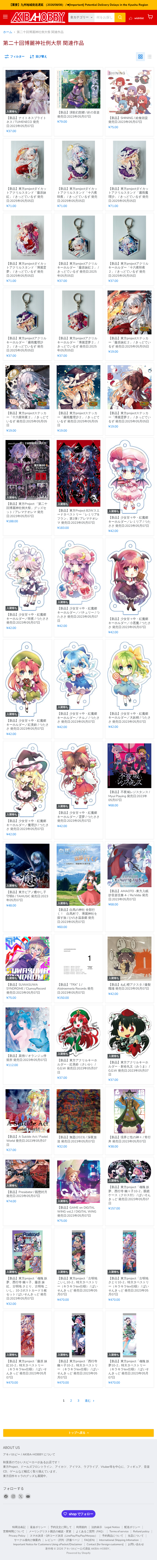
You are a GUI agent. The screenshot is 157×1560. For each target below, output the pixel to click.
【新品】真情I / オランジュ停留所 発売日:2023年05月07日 (26, 1058)
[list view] (149, 56)
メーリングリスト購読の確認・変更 (50, 1531)
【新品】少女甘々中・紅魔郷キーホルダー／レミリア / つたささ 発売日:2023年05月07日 (129, 521)
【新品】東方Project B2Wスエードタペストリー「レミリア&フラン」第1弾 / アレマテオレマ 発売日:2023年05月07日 (78, 517)
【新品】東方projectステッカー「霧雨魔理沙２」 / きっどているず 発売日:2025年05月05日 (78, 419)
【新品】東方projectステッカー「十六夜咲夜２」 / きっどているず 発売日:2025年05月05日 (27, 419)
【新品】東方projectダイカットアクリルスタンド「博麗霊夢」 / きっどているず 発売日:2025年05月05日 (26, 270)
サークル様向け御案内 (27, 1540)
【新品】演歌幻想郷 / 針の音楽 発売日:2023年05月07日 (78, 114)
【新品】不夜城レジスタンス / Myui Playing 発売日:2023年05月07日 (129, 796)
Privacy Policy (17, 1536)
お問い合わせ (136, 1544)
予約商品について (112, 1536)
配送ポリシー (132, 1527)
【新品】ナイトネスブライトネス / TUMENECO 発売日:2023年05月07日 (26, 122)
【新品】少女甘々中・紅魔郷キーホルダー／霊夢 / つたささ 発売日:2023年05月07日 (78, 817)
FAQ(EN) (89, 1540)
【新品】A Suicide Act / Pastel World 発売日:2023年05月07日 (27, 1141)
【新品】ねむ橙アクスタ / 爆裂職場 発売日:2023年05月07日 (129, 987)
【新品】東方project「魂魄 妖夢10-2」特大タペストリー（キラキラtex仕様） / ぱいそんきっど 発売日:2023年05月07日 (128, 1369)
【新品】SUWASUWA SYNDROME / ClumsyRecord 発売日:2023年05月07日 (26, 989)
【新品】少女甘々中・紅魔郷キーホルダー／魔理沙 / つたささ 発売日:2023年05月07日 (27, 825)
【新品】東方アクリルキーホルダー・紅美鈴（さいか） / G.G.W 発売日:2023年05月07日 (77, 1066)
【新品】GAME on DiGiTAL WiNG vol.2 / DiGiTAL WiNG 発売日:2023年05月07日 (76, 1212)
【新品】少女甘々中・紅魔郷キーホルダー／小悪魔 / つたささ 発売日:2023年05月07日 (129, 623)
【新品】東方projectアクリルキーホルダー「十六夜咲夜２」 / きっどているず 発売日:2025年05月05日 (128, 270)
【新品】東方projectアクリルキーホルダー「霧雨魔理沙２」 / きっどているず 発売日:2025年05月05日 (26, 344)
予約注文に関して (61, 1527)
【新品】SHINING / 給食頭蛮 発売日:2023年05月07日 (128, 120)
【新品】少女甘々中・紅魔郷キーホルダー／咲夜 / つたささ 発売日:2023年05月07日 (27, 619)
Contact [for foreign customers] (105, 1544)
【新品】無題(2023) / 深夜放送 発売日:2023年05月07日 (77, 1139)
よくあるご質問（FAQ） (90, 1531)
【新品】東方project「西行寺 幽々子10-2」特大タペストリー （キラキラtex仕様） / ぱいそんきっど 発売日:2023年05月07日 (78, 1369)
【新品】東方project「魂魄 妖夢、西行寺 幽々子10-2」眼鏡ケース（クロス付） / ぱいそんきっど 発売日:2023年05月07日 (129, 1195)
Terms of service (119, 1531)
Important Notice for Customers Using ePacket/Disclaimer (47, 1544)
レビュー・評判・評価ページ (62, 1540)
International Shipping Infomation (119, 1540)
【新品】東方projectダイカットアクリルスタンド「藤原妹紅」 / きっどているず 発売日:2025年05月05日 (26, 195)
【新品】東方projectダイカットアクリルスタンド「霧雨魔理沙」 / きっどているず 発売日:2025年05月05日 (128, 195)
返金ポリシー (38, 1527)
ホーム (7, 32)
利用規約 (81, 1527)
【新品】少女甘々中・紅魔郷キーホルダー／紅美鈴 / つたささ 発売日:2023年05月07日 (27, 725)
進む (88, 1401)
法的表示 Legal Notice (105, 1527)
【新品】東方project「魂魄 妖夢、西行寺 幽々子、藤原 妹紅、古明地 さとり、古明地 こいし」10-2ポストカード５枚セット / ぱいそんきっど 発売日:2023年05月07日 (27, 1288)
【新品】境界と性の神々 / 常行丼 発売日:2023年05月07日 (129, 1139)
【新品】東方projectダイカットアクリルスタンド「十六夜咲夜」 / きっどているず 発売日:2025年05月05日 (77, 195)
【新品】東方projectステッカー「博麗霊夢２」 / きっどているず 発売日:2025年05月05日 (129, 417)
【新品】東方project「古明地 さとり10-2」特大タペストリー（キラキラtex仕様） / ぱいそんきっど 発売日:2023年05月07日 (128, 1286)
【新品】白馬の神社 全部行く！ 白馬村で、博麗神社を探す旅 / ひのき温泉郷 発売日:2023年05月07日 (77, 916)
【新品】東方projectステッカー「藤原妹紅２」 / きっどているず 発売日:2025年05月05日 (129, 342)
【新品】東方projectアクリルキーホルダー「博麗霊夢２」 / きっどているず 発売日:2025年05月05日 (78, 344)
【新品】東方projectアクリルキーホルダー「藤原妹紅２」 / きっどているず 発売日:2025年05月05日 (78, 270)
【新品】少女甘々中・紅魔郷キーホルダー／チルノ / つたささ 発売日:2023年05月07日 (78, 718)
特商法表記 (19, 1527)
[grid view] (140, 56)
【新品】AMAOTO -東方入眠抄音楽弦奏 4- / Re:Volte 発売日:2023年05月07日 (128, 895)
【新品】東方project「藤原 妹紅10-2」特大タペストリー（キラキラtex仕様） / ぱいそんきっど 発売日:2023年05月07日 (26, 1369)
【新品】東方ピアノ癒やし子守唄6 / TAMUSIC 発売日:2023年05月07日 (27, 896)
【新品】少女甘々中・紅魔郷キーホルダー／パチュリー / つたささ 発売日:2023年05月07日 (78, 614)
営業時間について (13, 1531)
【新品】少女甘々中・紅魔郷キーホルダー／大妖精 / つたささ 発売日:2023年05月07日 (129, 718)
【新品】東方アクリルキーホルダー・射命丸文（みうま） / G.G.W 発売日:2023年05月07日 (129, 1068)
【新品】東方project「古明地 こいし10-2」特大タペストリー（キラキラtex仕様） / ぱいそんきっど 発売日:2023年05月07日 (77, 1286)
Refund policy (141, 1531)
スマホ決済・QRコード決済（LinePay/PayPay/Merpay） (64, 1536)
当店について (136, 1536)
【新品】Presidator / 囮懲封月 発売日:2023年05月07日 (26, 1194)
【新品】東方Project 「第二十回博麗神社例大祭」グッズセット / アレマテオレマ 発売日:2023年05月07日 (26, 510)
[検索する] (120, 17)
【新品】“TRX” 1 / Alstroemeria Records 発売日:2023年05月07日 (75, 989)
